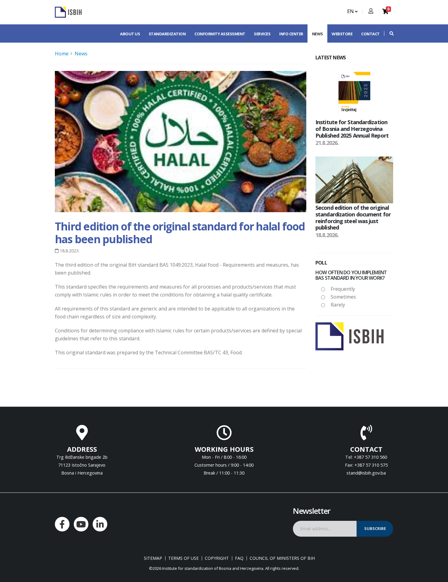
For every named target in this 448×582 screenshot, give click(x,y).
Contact (370, 34)
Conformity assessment (219, 34)
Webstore (342, 34)
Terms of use (183, 558)
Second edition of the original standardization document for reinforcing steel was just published (353, 217)
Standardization (167, 34)
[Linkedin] (100, 524)
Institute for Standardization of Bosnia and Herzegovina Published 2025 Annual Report (352, 128)
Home (62, 53)
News (317, 34)
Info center (291, 34)
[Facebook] (62, 524)
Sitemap (153, 558)
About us (130, 34)
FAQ (239, 558)
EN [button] (351, 11)
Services (262, 34)
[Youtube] (81, 524)
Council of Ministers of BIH (282, 558)
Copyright (217, 558)
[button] (389, 33)
